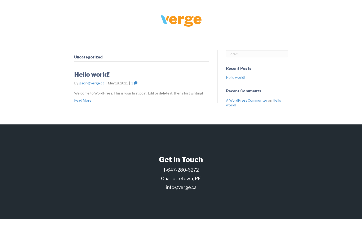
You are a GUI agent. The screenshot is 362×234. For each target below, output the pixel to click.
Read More (83, 100)
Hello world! (92, 74)
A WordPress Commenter (246, 100)
